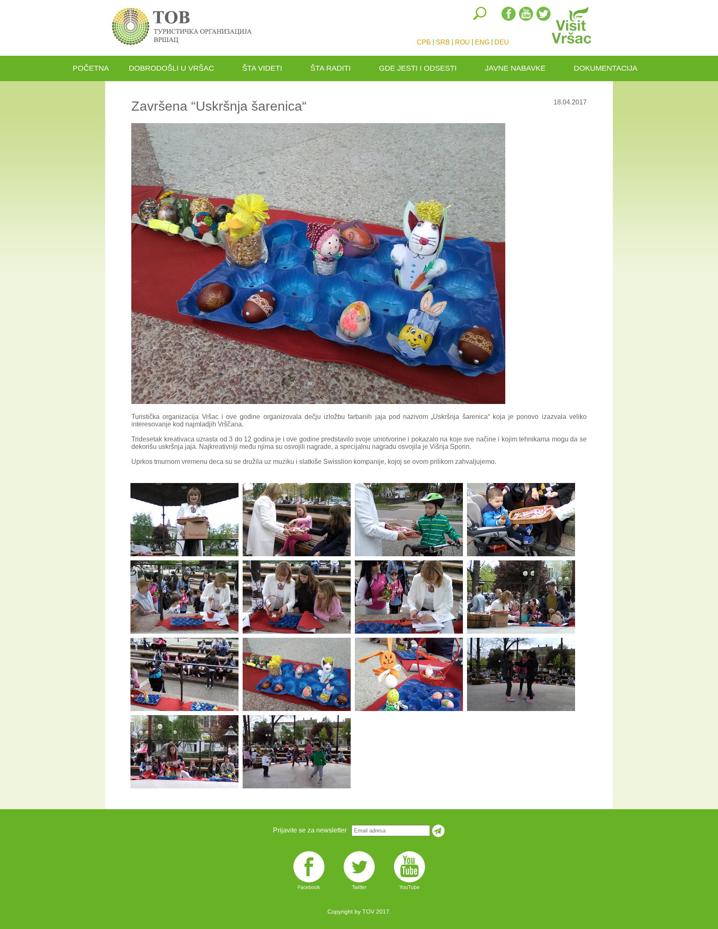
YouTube (409, 882)
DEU (501, 42)
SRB (443, 42)
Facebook (309, 882)
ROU (462, 42)
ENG (482, 42)
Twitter (359, 882)
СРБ (424, 42)
